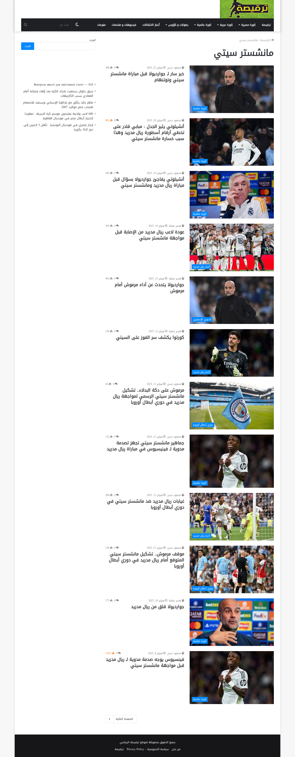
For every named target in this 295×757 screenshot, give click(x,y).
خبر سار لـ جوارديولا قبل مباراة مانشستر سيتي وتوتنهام (147, 77)
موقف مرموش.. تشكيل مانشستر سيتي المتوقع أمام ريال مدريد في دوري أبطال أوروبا (146, 560)
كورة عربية (226, 24)
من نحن (176, 749)
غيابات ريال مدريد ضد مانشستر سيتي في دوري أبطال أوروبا (145, 504)
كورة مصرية (248, 24)
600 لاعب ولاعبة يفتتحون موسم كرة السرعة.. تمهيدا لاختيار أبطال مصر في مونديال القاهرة (59, 116)
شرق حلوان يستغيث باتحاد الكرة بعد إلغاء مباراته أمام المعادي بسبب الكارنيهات (58, 94)
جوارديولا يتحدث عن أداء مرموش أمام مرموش (149, 287)
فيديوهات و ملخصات (124, 24)
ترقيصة (266, 24)
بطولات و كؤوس (178, 24)
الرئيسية (265, 40)
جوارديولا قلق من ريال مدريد (157, 606)
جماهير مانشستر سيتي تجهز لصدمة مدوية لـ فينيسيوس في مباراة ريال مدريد (145, 446)
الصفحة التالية (124, 719)
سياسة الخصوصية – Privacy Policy (148, 749)
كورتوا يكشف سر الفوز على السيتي (150, 337)
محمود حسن (174, 67)
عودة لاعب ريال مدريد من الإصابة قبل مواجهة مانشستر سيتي (149, 235)
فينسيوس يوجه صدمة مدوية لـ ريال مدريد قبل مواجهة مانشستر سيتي (145, 662)
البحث (92, 40)
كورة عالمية (204, 24)
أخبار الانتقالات (151, 24)
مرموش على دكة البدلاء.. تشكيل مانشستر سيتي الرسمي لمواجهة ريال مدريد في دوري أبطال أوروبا (148, 396)
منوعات (101, 24)
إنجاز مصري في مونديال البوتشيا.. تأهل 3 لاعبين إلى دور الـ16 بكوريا (58, 127)
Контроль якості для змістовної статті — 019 (63, 84)
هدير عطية (175, 225)
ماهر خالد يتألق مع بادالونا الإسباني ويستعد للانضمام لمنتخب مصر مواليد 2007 (58, 105)
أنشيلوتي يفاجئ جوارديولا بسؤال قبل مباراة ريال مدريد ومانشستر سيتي (148, 182)
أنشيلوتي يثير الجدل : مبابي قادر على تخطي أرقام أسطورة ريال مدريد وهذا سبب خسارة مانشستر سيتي (148, 132)
